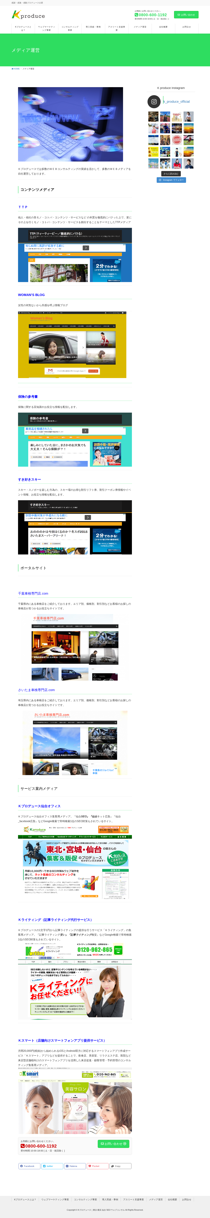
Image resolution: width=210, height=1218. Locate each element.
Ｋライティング (29, 920)
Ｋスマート (26, 1040)
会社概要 (172, 1199)
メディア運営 (156, 1199)
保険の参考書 (28, 396)
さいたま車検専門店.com (36, 690)
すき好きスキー (29, 479)
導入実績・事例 (110, 1199)
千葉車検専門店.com (33, 593)
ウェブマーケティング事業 (55, 1199)
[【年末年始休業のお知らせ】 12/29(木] (153, 163)
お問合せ (186, 1199)
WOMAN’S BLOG (31, 295)
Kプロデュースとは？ (25, 1199)
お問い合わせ (188, 14)
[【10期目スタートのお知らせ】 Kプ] (177, 128)
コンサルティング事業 (85, 1199)
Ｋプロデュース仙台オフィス (39, 806)
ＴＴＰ (23, 207)
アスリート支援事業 (133, 1199)
